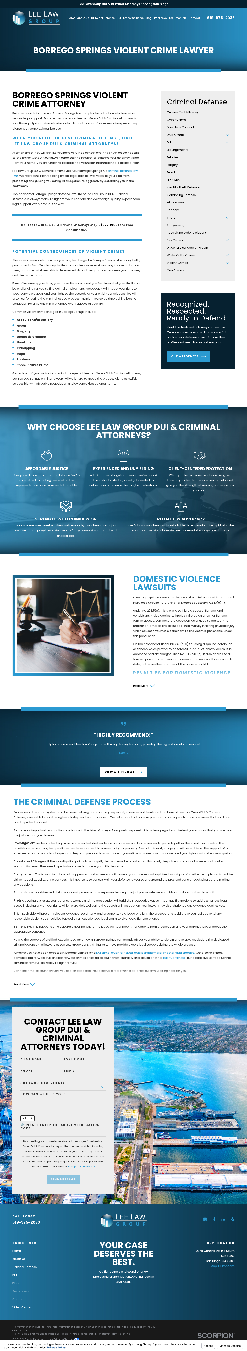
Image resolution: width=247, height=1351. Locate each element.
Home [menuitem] (71, 18)
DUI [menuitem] (119, 18)
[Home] (36, 18)
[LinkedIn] (223, 1219)
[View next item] (231, 738)
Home (16, 1251)
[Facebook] (214, 1219)
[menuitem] (198, 112)
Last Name (74, 1058)
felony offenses (174, 958)
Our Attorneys (185, 356)
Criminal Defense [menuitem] (103, 18)
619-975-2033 (221, 17)
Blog (15, 1283)
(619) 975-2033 (106, 225)
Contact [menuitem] (194, 18)
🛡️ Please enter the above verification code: (60, 1126)
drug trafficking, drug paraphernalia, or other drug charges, (153, 953)
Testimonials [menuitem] (178, 18)
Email (69, 1070)
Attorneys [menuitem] (160, 18)
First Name (31, 1058)
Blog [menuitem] (148, 18)
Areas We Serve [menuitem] (133, 18)
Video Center (22, 1307)
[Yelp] (233, 1219)
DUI (14, 1275)
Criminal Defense (24, 1267)
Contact (18, 1299)
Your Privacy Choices (61, 1339)
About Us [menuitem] (83, 18)
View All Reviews (120, 772)
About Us (18, 1259)
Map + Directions (223, 1266)
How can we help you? (43, 1094)
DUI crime (103, 953)
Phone (26, 1070)
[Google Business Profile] (205, 1219)
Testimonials (21, 1291)
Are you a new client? (42, 1083)
